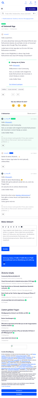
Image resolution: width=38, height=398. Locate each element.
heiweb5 (6, 34)
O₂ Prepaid (4, 302)
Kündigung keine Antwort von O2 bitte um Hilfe (14, 313)
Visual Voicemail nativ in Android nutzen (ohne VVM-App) (17, 281)
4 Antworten (4, 328)
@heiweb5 (16, 65)
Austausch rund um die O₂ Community (11, 278)
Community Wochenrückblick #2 (10, 276)
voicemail (20, 89)
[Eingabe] (3, 13)
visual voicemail (12, 89)
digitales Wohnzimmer (23, 195)
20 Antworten (5, 315)
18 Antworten (5, 321)
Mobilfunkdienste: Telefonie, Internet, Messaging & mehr (18, 18)
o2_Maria (6, 119)
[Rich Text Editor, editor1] (19, 237)
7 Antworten (4, 340)
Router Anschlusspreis (7, 318)
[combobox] (19, 13)
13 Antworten (5, 335)
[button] (2, 9)
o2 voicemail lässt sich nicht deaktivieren (13, 300)
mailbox (4, 89)
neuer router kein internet (8, 338)
